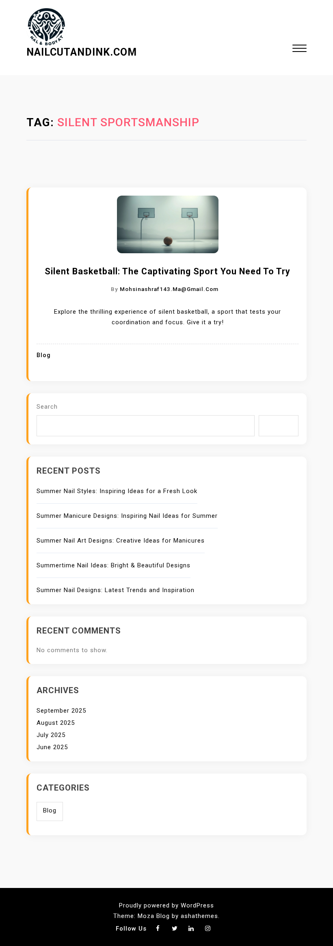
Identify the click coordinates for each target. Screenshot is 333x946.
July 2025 (51, 735)
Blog (44, 355)
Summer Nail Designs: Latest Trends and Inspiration (116, 590)
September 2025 (61, 710)
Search (47, 406)
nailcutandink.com (81, 52)
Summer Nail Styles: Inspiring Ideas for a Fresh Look (117, 491)
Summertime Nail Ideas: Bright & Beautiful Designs (113, 565)
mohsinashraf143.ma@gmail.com (169, 289)
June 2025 (52, 747)
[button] (299, 49)
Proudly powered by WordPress (166, 905)
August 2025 (56, 722)
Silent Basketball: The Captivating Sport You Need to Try (167, 271)
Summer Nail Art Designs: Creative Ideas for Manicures (121, 540)
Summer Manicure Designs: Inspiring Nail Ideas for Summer (127, 515)
